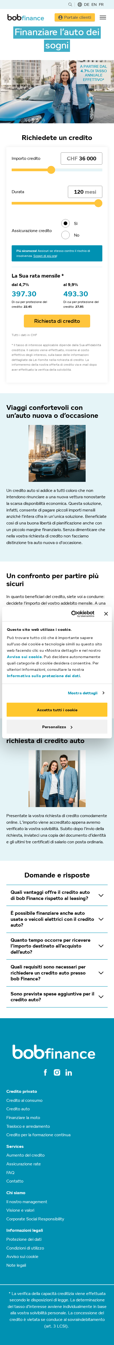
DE (86, 4)
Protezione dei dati (23, 1239)
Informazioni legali (24, 1230)
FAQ (10, 1172)
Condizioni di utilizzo (25, 1248)
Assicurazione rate (23, 1163)
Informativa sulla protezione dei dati (43, 675)
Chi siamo (15, 1192)
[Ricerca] (70, 4)
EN (94, 4)
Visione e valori (20, 1210)
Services (15, 1146)
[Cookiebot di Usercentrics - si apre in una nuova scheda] (71, 613)
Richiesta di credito (57, 321)
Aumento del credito (25, 1155)
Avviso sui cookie (24, 656)
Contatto (14, 1181)
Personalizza (54, 726)
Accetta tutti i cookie (57, 709)
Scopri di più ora (44, 256)
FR (101, 4)
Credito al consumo (24, 1100)
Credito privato (21, 1091)
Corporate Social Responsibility (35, 1218)
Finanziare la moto (23, 1117)
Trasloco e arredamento (28, 1126)
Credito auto (18, 1108)
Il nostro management (26, 1201)
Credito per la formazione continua (38, 1134)
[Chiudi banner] (106, 614)
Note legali (16, 1265)
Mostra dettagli (83, 693)
